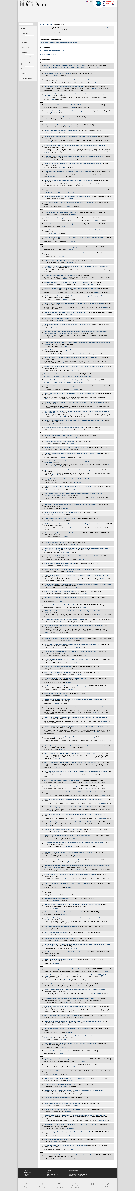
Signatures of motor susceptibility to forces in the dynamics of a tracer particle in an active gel (73, 420)
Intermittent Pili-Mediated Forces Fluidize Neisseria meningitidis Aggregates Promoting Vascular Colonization (74, 461)
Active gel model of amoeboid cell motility (57, 1051)
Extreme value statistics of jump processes (57, 73)
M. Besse (54, 67)
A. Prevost (80, 382)
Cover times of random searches (54, 693)
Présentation (27, 1172)
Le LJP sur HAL (51, 1175)
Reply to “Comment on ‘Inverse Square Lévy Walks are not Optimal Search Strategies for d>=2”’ (74, 237)
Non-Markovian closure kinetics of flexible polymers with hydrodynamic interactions (70, 651)
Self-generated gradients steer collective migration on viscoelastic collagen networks (70, 136)
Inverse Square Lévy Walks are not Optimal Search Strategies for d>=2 (66, 312)
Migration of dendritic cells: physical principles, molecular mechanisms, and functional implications (74, 989)
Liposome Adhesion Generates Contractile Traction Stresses (63, 829)
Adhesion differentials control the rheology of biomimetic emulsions (65, 65)
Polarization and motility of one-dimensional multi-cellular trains (64, 105)
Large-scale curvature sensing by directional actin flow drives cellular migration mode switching (74, 402)
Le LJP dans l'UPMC (52, 1174)
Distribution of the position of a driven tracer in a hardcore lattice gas (65, 678)
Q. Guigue (47, 67)
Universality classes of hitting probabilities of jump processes (63, 224)
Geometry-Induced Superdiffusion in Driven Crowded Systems (63, 969)
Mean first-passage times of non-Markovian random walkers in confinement (68, 569)
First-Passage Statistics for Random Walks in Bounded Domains (64, 952)
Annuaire (49, 24)
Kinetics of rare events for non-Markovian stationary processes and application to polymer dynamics (75, 296)
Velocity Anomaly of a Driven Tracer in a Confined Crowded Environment (67, 883)
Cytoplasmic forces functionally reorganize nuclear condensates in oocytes (67, 171)
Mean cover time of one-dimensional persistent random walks (63, 912)
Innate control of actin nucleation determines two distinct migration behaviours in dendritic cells (73, 625)
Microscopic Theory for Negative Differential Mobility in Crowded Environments (68, 852)
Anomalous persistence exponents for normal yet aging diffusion (64, 247)
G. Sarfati (47, 193)
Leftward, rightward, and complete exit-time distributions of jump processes (67, 111)
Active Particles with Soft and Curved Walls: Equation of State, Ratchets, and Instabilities (71, 556)
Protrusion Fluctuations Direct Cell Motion (57, 898)
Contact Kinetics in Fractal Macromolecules (57, 666)
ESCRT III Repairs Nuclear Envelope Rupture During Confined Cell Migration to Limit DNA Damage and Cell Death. (76, 611)
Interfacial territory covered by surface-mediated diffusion (62, 1103)
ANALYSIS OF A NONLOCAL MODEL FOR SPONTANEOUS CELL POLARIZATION (70, 1124)
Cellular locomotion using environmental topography (60, 275)
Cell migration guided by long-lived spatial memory (60, 218)
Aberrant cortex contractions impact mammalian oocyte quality (63, 86)
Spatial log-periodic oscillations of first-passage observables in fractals (66, 1059)
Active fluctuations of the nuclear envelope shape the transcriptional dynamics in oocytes (72, 357)
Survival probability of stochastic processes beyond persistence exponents (67, 386)
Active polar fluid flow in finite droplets (56, 932)
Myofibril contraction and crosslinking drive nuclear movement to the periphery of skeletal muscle (74, 524)
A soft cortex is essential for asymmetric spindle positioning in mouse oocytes (68, 1006)
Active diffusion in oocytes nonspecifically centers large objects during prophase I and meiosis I (74, 303)
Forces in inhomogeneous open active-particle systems (61, 512)
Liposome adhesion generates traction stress (58, 938)
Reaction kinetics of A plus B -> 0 (54, 1071)
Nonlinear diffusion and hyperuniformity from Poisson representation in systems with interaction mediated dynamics (77, 343)
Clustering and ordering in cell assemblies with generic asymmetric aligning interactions (71, 79)
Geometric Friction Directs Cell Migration (57, 984)
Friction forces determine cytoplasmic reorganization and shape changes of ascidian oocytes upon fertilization (75, 94)
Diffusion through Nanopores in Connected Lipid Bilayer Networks (64, 380)
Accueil (42, 24)
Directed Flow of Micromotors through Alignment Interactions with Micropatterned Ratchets (72, 453)
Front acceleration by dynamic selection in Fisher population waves (65, 1078)
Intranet (49, 1170)
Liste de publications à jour (48, 54)
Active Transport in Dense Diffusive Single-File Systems (61, 1015)
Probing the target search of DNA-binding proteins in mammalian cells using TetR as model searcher (75, 717)
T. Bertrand (47, 490)
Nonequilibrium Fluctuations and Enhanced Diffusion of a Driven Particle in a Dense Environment (74, 479)
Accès (26, 1175)
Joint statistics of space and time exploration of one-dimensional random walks (68, 202)
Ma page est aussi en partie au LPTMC (52, 50)
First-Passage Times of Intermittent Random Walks (60, 959)
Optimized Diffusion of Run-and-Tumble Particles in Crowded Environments (67, 486)
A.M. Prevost (70, 67)
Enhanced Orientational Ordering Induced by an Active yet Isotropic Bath (67, 324)
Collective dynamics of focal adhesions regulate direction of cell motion (66, 282)
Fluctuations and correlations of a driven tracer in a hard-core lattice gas (67, 1028)
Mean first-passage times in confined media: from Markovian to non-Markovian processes (72, 746)
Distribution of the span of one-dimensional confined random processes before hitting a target (73, 230)
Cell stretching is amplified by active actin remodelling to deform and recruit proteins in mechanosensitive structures (77, 266)
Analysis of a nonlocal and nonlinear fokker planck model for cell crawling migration (70, 504)
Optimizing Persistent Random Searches (57, 1139)
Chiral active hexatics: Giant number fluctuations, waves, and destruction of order (69, 253)
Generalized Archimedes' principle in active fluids (59, 518)
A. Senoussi (47, 376)
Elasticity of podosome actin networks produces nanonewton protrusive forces (68, 180)
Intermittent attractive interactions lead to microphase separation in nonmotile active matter (72, 163)
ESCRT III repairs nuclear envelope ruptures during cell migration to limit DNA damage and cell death (76, 575)
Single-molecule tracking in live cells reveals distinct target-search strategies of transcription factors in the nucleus (77, 918)
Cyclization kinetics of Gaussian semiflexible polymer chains (63, 859)
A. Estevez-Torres (78, 193)
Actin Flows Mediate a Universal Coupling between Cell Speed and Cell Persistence (70, 753)
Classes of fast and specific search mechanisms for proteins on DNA (65, 1145)
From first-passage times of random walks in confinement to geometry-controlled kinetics (72, 904)
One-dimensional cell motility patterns (56, 260)
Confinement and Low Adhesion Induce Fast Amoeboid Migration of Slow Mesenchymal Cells (73, 792)
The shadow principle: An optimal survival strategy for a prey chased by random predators (72, 1021)
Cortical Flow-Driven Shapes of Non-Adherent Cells (60, 591)
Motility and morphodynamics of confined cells (58, 318)
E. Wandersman (79, 67)
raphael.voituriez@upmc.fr (104, 28)
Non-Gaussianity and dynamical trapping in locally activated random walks (67, 1132)
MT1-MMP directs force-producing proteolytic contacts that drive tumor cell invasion (70, 350)
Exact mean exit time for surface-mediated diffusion (60, 1065)
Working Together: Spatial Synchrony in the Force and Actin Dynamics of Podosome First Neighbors (75, 771)
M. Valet (46, 382)
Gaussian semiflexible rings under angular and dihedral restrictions (65, 891)
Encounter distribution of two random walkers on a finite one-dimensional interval (69, 1155)
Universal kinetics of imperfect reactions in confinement (61, 212)
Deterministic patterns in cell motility (55, 542)
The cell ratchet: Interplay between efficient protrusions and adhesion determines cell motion (73, 699)
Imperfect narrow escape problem (55, 117)
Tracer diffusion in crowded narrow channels (58, 435)
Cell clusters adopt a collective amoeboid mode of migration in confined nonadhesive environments (75, 145)
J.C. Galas (69, 193)
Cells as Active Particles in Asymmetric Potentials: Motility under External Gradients (70, 874)
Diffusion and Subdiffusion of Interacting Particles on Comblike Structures (67, 659)
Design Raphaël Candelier (76, 1175)
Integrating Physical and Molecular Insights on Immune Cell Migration (66, 447)
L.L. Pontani (96, 67)
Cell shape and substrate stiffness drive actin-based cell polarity (64, 427)
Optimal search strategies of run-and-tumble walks (60, 563)
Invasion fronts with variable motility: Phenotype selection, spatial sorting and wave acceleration (74, 1090)
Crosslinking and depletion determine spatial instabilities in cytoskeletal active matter (70, 189)
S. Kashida (56, 376)
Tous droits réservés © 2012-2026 (78, 1174)
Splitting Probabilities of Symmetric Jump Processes (60, 130)
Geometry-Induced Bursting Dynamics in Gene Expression (62, 1109)
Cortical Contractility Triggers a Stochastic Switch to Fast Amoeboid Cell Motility (69, 807)
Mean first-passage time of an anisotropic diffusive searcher (63, 533)
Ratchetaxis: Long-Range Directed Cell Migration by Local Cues (64, 638)
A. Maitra (53, 193)
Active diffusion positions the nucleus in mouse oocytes (61, 780)
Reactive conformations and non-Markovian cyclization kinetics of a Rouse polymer (70, 1043)
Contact (26, 1174)
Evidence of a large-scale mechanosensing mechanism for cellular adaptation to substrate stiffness (75, 1115)
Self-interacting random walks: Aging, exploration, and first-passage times (67, 196)
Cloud (48, 1172)
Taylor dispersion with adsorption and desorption (59, 1084)
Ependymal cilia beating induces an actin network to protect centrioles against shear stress (72, 470)
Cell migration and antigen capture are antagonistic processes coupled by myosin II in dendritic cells (75, 707)
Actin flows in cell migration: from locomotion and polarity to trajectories (66, 597)
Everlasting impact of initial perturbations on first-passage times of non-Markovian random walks (74, 156)
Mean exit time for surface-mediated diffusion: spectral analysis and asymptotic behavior (72, 644)
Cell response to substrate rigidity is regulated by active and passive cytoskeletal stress (71, 288)
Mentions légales (73, 1170)
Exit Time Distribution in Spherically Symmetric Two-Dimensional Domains (67, 835)
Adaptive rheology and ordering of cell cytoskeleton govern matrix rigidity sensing (69, 737)
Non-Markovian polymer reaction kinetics (57, 1097)
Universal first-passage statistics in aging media (59, 441)
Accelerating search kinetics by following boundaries (60, 926)
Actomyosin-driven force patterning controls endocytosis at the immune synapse (69, 393)
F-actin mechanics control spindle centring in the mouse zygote (64, 619)
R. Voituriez (61, 67)
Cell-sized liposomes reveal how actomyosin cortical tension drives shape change (69, 998)
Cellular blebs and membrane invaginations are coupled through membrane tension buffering (73, 366)
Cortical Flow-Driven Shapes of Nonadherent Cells (60, 605)
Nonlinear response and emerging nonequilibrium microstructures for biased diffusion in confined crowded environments (77, 584)
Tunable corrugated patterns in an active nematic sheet (61, 374)
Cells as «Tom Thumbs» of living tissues (56, 125)
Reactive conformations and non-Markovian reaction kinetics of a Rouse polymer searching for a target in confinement (77, 1036)
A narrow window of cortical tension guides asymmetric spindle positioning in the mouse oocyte (74, 842)
